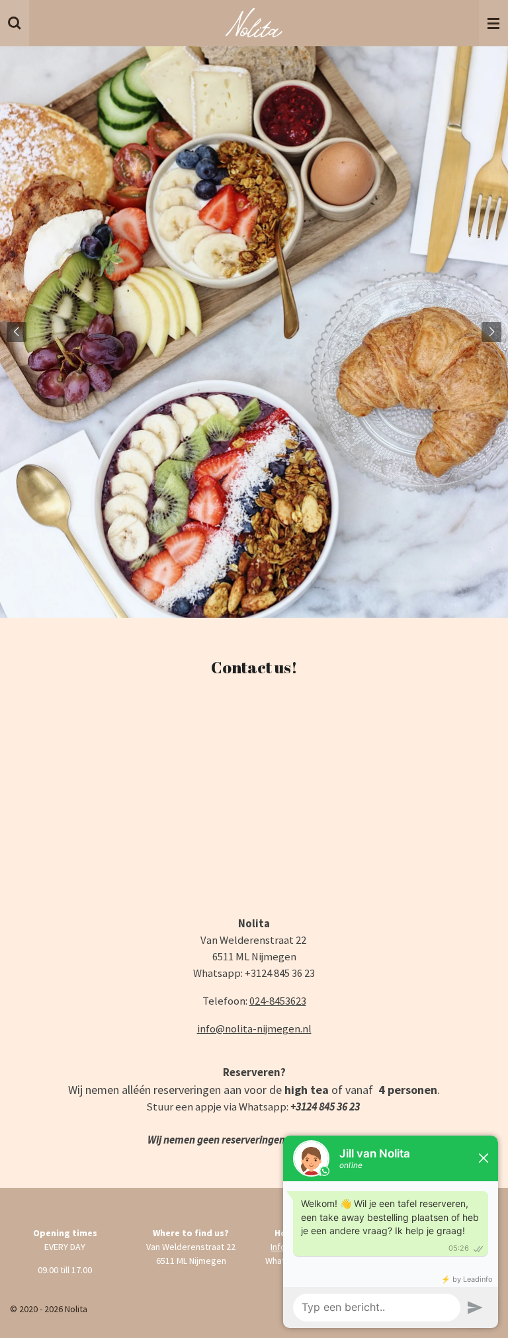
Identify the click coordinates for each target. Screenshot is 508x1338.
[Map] (254, 805)
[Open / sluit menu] (493, 23)
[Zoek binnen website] (14, 23)
